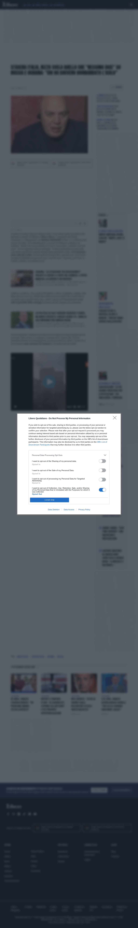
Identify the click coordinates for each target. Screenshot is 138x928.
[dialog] (69, 464)
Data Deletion (54, 509)
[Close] (115, 418)
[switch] (102, 461)
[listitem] (69, 455)
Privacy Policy (84, 509)
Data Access (69, 509)
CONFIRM (50, 500)
